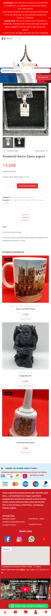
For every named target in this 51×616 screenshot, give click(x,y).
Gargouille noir (25, 376)
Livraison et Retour (9, 525)
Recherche (43, 77)
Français (9, 38)
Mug (31, 306)
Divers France (14, 306)
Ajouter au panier (27, 186)
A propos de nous (35, 524)
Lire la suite (25, 319)
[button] (45, 111)
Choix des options (26, 386)
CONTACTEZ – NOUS (36, 519)
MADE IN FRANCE (24, 306)
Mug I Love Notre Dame (25, 309)
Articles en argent (18, 197)
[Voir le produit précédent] (4, 151)
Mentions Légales (8, 519)
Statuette (29, 373)
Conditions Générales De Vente (13, 522)
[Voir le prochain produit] (47, 151)
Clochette (21, 440)
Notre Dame (29, 197)
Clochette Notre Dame (25, 442)
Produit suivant (40, 151)
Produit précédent (12, 151)
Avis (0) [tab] (25, 217)
